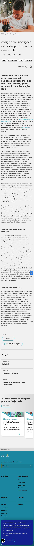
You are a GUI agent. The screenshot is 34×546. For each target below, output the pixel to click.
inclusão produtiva (12, 60)
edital (21, 60)
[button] (19, 433)
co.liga (4, 60)
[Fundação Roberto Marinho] (4, 3)
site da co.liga (26, 127)
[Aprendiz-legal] (10, 3)
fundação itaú (28, 60)
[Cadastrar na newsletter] (30, 466)
